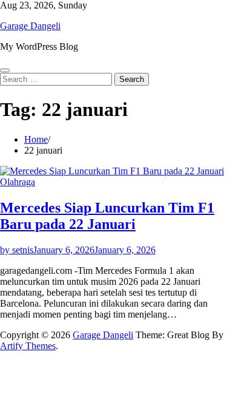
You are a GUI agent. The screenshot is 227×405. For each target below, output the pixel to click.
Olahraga (17, 182)
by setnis (16, 250)
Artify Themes (28, 346)
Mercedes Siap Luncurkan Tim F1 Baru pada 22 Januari (107, 216)
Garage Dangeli (30, 26)
